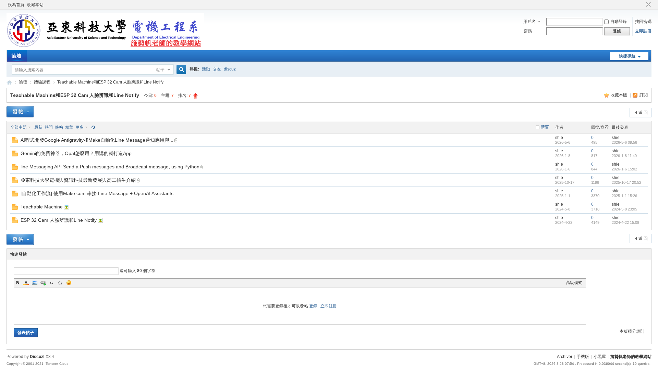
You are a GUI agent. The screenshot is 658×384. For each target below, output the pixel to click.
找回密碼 (643, 21)
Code (60, 282)
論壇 (16, 56)
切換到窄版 (647, 5)
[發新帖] (20, 111)
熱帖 (59, 127)
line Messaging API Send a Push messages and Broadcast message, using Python (110, 166)
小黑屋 (600, 356)
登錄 (313, 306)
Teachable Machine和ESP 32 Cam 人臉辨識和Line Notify (110, 82)
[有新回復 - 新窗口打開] (15, 141)
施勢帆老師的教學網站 (9, 82)
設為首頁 (16, 4)
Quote (51, 282)
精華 (69, 127)
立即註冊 (643, 31)
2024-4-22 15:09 (625, 222)
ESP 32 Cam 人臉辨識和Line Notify (59, 220)
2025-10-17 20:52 (626, 182)
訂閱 (643, 95)
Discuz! (37, 356)
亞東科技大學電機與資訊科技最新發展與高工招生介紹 (78, 180)
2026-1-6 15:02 (624, 169)
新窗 (545, 127)
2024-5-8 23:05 (624, 209)
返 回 (643, 112)
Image (34, 282)
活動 (206, 69)
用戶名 (529, 21)
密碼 (528, 31)
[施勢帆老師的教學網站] (105, 46)
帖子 (160, 69)
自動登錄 (618, 21)
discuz (230, 69)
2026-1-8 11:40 (624, 156)
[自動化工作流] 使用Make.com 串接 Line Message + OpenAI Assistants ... (100, 193)
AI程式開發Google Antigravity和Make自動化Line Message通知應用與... (97, 140)
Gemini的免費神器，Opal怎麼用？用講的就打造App (76, 153)
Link (43, 282)
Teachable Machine (42, 206)
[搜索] (180, 70)
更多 (79, 127)
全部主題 (18, 127)
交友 (217, 69)
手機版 (583, 356)
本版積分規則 (632, 331)
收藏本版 (619, 95)
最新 (38, 127)
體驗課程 (42, 82)
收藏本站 (35, 4)
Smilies (68, 282)
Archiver (564, 356)
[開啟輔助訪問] (642, 5)
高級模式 (574, 282)
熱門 (49, 127)
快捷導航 (627, 56)
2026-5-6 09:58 (624, 142)
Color (26, 282)
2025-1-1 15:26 (624, 196)
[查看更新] (92, 127)
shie (559, 137)
